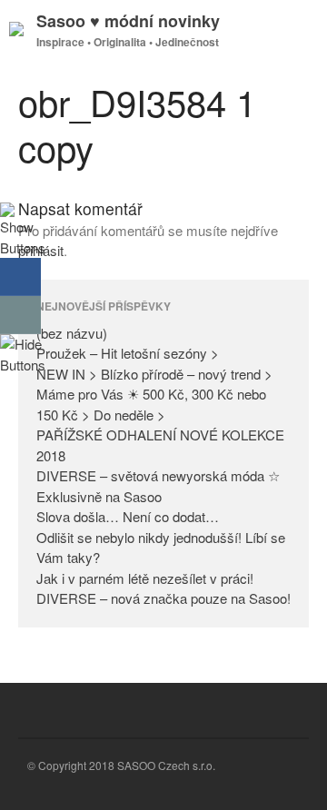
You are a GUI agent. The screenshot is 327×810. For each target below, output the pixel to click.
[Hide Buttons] (22, 364)
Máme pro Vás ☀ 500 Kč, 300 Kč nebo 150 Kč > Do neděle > (151, 404)
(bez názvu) (71, 332)
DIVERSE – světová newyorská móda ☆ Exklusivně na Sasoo (158, 486)
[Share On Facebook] (20, 277)
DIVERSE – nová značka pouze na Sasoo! (163, 598)
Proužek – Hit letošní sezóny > (127, 352)
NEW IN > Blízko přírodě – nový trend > (154, 373)
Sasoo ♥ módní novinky (128, 21)
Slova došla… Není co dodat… (127, 516)
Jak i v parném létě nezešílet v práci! (144, 578)
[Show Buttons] (22, 247)
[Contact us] (20, 315)
